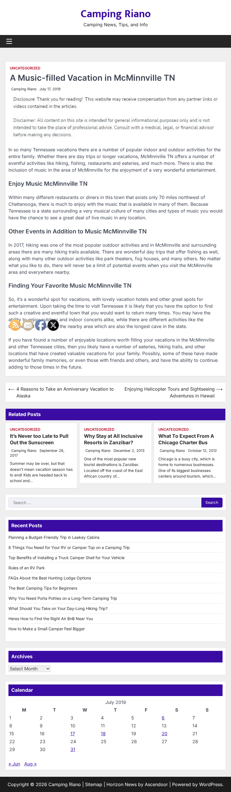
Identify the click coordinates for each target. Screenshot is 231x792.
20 (164, 733)
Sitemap (93, 784)
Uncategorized (25, 68)
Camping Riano (116, 14)
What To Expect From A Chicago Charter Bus (186, 439)
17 (72, 733)
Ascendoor (156, 784)
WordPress (210, 784)
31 (72, 749)
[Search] (221, 41)
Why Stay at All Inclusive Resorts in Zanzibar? (113, 439)
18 (103, 733)
